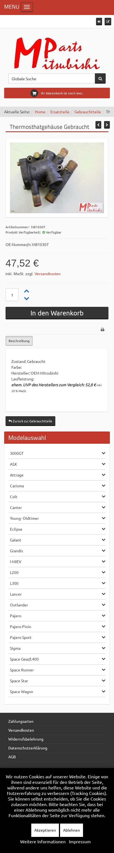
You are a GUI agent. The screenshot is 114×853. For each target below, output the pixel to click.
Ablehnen (71, 829)
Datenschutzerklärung (27, 747)
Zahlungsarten (20, 721)
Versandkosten (48, 274)
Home (40, 111)
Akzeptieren (45, 829)
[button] (99, 21)
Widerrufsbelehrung (25, 738)
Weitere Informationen (43, 841)
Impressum (80, 841)
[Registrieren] (108, 21)
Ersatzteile (59, 111)
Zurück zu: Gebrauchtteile (32, 421)
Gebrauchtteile (87, 111)
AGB (12, 756)
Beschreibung (19, 340)
